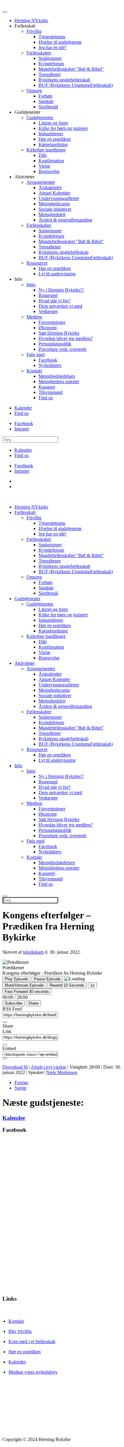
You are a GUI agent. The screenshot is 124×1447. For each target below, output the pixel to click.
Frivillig (34, 31)
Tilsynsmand (51, 392)
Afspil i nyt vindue (48, 1067)
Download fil (15, 1067)
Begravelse (49, 171)
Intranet (21, 428)
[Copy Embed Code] (4, 1058)
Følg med (35, 354)
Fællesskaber (38, 52)
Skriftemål (48, 106)
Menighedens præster (59, 381)
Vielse (44, 166)
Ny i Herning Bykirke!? (61, 289)
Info (18, 765)
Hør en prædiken (55, 139)
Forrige (21, 1082)
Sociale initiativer (55, 209)
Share (33, 1003)
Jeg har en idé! (52, 47)
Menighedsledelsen (57, 376)
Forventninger (52, 322)
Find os (46, 397)
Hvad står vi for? (54, 300)
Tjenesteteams (52, 36)
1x (92, 985)
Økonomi (48, 327)
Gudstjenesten (39, 117)
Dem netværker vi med (60, 306)
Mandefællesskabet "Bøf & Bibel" (71, 69)
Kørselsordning (53, 144)
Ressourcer (37, 263)
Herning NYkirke (31, 20)
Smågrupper (50, 58)
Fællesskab (25, 512)
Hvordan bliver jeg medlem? (66, 338)
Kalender (23, 407)
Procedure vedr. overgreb (62, 349)
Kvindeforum (51, 63)
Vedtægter (48, 311)
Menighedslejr (52, 214)
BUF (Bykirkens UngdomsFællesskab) (76, 85)
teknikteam (33, 952)
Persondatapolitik (55, 343)
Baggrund (48, 295)
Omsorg (34, 90)
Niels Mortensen (61, 1072)
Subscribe (13, 1003)
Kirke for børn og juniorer (63, 128)
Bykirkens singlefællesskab (64, 79)
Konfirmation (51, 160)
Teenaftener (50, 74)
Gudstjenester (27, 598)
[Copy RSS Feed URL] (4, 1022)
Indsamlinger (51, 133)
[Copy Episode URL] (4, 1045)
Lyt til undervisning (57, 273)
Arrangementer (40, 182)
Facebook (48, 359)
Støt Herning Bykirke (59, 333)
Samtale (46, 101)
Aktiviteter (24, 663)
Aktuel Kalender (54, 192)
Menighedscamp (54, 203)
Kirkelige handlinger (46, 149)
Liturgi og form (53, 122)
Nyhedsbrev (50, 365)
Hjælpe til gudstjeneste (60, 42)
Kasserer (47, 386)
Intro (31, 284)
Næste (20, 1087)
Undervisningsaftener (59, 198)
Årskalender (50, 187)
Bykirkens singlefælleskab (63, 252)
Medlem (34, 316)
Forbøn (45, 95)
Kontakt (34, 370)
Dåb (43, 155)
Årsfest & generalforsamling (65, 219)
